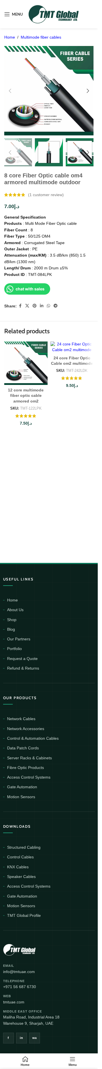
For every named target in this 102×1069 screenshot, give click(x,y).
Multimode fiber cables (41, 37)
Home (9, 37)
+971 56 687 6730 (19, 986)
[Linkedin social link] (41, 306)
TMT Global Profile (24, 915)
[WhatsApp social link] (48, 306)
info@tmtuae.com (19, 971)
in (21, 1037)
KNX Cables (18, 867)
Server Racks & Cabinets (29, 758)
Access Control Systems (28, 777)
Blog (11, 629)
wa (34, 1037)
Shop (11, 619)
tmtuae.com (13, 1002)
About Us (15, 609)
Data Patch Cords (23, 748)
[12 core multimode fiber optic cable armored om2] (26, 363)
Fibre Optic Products (25, 767)
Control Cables (20, 857)
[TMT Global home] (32, 949)
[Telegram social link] (55, 306)
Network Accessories (25, 728)
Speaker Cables (21, 876)
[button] (10, 91)
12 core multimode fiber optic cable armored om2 (26, 395)
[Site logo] (53, 14)
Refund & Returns (23, 668)
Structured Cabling (24, 847)
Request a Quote (22, 658)
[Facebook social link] (20, 306)
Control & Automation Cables (33, 738)
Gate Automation (22, 787)
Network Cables (21, 718)
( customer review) (46, 194)
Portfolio (14, 648)
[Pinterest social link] (34, 306)
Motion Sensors (21, 797)
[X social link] (27, 306)
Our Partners (18, 639)
